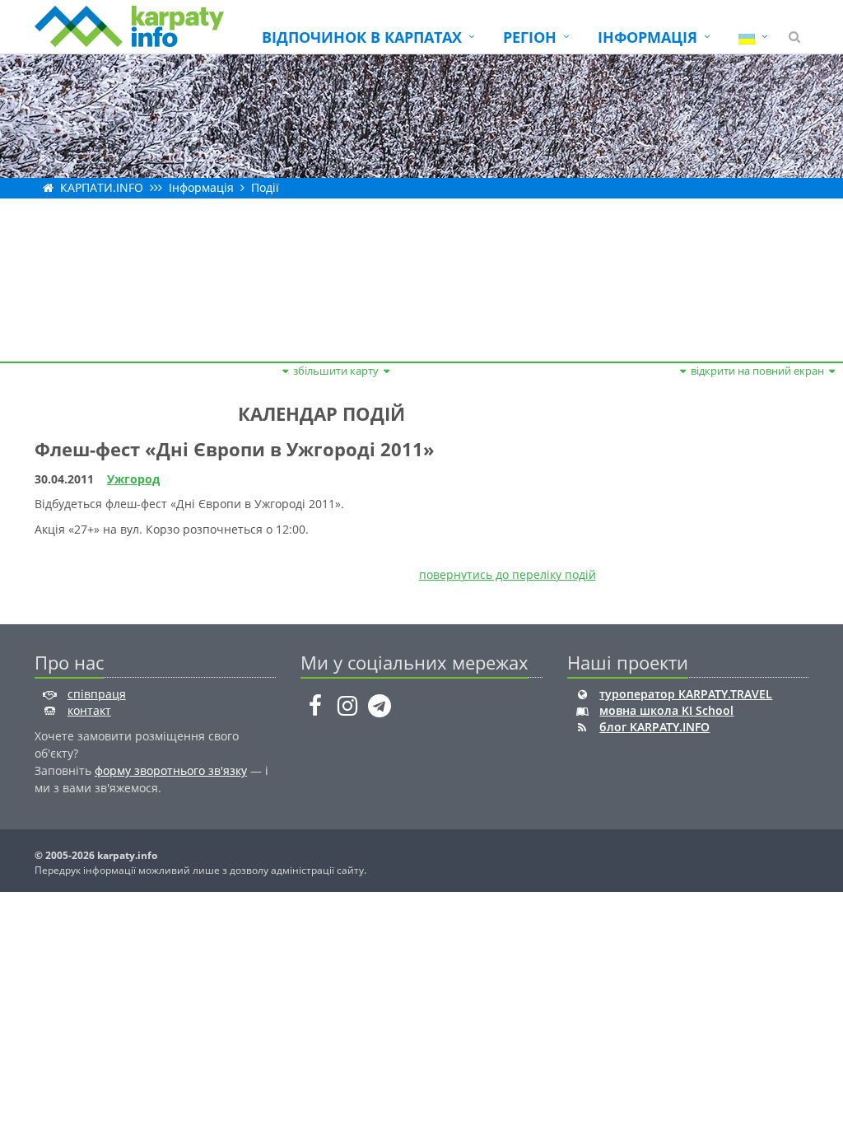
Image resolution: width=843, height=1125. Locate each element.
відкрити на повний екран (757, 370)
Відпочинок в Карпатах (362, 37)
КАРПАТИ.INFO (101, 187)
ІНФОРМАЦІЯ (647, 37)
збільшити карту (336, 370)
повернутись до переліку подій (507, 574)
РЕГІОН (530, 37)
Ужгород (133, 479)
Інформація (201, 187)
